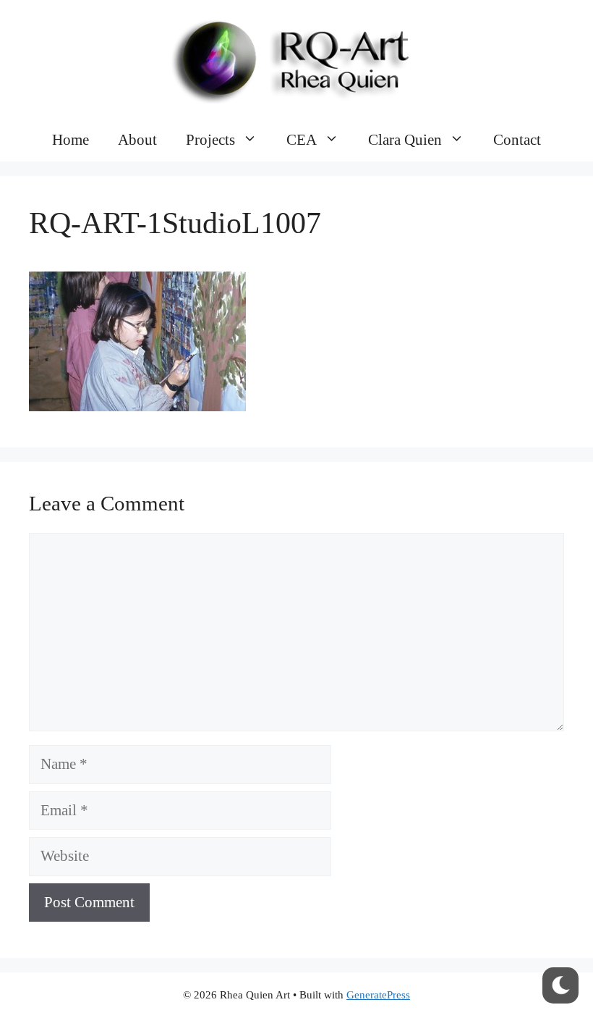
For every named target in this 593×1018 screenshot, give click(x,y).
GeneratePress (378, 995)
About (137, 139)
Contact (517, 139)
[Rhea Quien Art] (296, 57)
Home (70, 139)
